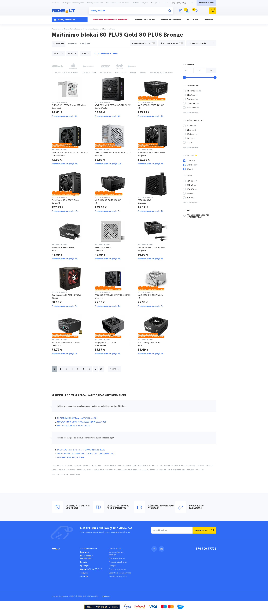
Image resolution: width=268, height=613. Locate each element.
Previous (52, 72)
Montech (118, 470)
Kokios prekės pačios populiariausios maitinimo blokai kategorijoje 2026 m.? (91, 406)
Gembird (162, 470)
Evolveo (190, 470)
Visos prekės (58, 44)
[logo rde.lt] (70, 10)
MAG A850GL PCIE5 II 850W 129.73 (73, 425)
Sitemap (84, 576)
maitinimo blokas (59, 102)
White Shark (57, 474)
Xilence (192, 466)
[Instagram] (161, 549)
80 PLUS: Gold (106, 73)
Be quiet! (144, 466)
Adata (146, 470)
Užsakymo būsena (88, 548)
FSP (157, 466)
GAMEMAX (86, 466)
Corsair (143, 73)
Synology (199, 470)
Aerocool (81, 470)
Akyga (54, 470)
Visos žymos (74, 474)
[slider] (184, 77)
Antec (89, 470)
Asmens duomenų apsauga (117, 553)
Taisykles (84, 573)
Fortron (154, 470)
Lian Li (152, 466)
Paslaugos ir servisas (95, 3)
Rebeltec (177, 470)
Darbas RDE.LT (115, 548)
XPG (184, 470)
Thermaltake (57, 466)
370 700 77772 (179, 3)
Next (174, 72)
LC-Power (176, 466)
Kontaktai (55, 3)
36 (101, 369)
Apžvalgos (84, 565)
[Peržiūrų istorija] (180, 11)
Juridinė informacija (118, 576)
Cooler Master (109, 466)
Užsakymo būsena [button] (206, 2)
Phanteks (128, 470)
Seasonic (77, 466)
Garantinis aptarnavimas (120, 573)
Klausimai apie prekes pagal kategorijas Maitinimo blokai (89, 395)
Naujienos (72, 44)
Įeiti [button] (191, 3)
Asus (119, 466)
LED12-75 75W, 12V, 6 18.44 (70, 457)
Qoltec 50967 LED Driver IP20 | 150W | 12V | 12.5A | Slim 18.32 (85, 453)
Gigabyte (209, 466)
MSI (161, 466)
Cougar (62, 470)
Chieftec (68, 466)
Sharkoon (71, 470)
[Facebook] (154, 549)
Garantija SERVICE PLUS (91, 569)
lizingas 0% (85, 44)
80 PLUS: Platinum (89, 73)
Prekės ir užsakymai (140, 3)
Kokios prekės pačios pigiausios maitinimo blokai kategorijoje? (85, 438)
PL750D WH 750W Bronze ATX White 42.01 (77, 418)
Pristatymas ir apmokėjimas (73, 3)
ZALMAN (135, 466)
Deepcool (127, 466)
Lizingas (112, 565)
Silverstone (99, 470)
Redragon (137, 470)
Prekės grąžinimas (117, 558)
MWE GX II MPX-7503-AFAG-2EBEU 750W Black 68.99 (81, 422)
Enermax (200, 466)
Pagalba (83, 562)
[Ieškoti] (169, 10)
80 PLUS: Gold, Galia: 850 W (66, 73)
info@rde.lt (106, 596)
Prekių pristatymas (117, 569)
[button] (70, 19)
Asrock (133, 73)
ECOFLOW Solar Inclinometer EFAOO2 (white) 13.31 (81, 450)
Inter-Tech (96, 466)
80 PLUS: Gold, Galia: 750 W (161, 73)
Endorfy (109, 470)
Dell (66, 474)
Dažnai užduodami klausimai (117, 3)
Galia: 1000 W (120, 73)
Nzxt (170, 470)
